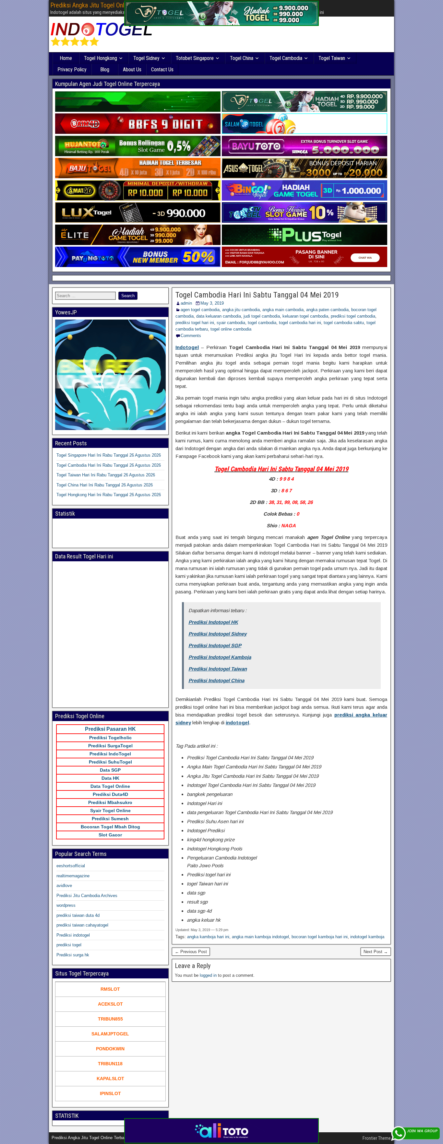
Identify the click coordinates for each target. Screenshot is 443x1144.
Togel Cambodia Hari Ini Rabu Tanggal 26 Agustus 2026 (108, 465)
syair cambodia (231, 322)
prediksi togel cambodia (353, 316)
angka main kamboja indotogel (260, 936)
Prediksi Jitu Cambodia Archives (86, 895)
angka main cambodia (283, 309)
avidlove (64, 885)
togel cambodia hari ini (300, 322)
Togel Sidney (146, 58)
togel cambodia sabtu (344, 322)
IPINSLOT (110, 1093)
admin (186, 303)
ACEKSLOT (110, 1004)
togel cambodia (262, 322)
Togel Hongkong (100, 58)
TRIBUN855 (110, 1018)
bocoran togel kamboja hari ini (320, 936)
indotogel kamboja (367, 936)
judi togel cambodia (262, 316)
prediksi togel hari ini (194, 322)
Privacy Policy (72, 69)
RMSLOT (110, 989)
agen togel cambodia (200, 309)
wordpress (66, 905)
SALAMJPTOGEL (110, 1033)
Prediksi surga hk (72, 954)
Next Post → (376, 951)
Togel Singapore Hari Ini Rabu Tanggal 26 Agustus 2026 (108, 455)
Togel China (241, 58)
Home (66, 58)
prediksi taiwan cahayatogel (82, 925)
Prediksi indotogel (73, 935)
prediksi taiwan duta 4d (78, 915)
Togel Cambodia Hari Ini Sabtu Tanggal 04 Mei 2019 (257, 294)
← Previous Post (191, 951)
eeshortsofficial (70, 865)
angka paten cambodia (327, 309)
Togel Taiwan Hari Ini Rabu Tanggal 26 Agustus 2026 (105, 475)
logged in (208, 975)
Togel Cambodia (285, 58)
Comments (191, 335)
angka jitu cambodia (241, 309)
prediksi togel (68, 944)
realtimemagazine (73, 875)
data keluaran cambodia (218, 316)
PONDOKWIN (110, 1048)
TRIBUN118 (110, 1063)
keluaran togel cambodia (305, 316)
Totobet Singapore (195, 58)
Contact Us (162, 69)
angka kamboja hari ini (208, 936)
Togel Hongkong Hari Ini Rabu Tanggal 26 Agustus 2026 (108, 494)
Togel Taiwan (331, 58)
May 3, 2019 (212, 303)
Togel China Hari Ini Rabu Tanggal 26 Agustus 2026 (104, 485)
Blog (104, 69)
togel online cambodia (230, 329)
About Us (132, 69)
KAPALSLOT (110, 1078)
